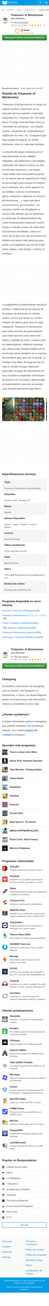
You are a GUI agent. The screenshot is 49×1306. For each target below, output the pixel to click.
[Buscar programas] (40, 2)
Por (19, 22)
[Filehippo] (9, 2)
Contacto (6, 1246)
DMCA (29, 1265)
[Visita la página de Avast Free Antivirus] (24, 31)
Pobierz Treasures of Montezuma (18, 623)
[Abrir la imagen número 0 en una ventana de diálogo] (23, 409)
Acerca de (7, 1241)
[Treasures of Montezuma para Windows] (5, 20)
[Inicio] (3, 10)
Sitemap (6, 1257)
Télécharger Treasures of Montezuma (20, 637)
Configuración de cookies (34, 1272)
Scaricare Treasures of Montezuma (19, 610)
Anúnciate (7, 1252)
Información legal (34, 1260)
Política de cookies (35, 1249)
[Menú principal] (46, 2)
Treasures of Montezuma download (19, 632)
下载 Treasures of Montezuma (16, 628)
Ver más (24, 1225)
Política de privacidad (36, 1255)
